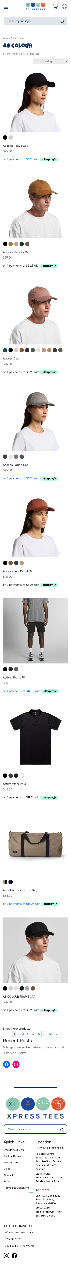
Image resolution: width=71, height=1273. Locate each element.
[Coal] (27, 350)
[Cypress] (33, 350)
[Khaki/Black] (5, 882)
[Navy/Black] (10, 882)
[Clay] (22, 350)
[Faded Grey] (16, 456)
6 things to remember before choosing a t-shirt (33, 1047)
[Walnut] (27, 244)
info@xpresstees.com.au (19, 1232)
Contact (8, 1175)
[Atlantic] (5, 350)
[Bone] (10, 137)
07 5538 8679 (13, 1239)
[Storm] (27, 988)
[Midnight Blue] (55, 350)
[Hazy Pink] (44, 350)
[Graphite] (10, 775)
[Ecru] (38, 350)
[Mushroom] (16, 244)
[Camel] (10, 244)
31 (44, 1033)
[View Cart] (55, 6)
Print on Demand (13, 1156)
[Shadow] (16, 669)
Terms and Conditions (17, 1187)
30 (38, 1033)
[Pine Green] (22, 244)
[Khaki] (49, 350)
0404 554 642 (13, 1245)
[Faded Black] (5, 456)
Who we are (11, 1162)
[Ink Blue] (10, 669)
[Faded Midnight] (22, 456)
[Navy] (16, 775)
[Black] (5, 137)
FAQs (7, 1181)
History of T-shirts (14, 1053)
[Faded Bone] (10, 456)
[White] (22, 775)
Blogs (7, 1168)
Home (6, 38)
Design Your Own (14, 1149)
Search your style (62, 22)
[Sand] (22, 563)
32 (50, 1033)
